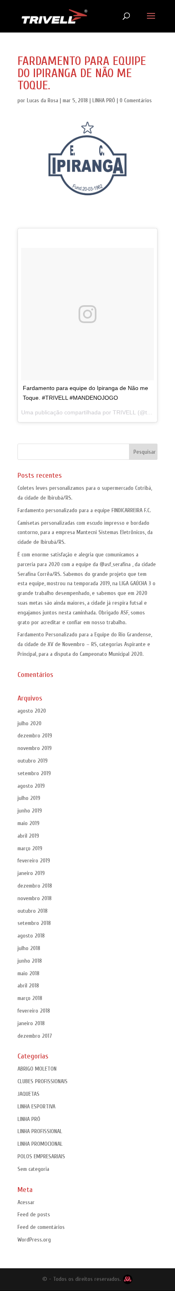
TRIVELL (124, 412)
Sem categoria (33, 1169)
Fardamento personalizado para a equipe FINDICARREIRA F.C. (84, 510)
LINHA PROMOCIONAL (40, 1143)
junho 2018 (30, 960)
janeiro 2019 (31, 873)
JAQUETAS (28, 1094)
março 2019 (30, 848)
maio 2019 (28, 823)
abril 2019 (28, 835)
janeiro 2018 (31, 1023)
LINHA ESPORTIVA (36, 1106)
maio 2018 (28, 973)
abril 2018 (28, 985)
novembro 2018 (35, 898)
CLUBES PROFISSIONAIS (43, 1081)
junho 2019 (30, 810)
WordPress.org (34, 1239)
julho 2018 (29, 948)
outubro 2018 (33, 910)
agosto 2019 (31, 785)
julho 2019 (29, 798)
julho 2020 (30, 723)
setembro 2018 (34, 923)
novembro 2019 (35, 748)
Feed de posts (34, 1214)
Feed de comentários (41, 1227)
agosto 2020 (32, 710)
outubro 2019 (33, 760)
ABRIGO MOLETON (37, 1068)
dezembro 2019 (35, 735)
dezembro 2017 (35, 1035)
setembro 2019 (34, 773)
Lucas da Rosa (42, 100)
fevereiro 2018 (34, 1010)
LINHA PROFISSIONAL (40, 1131)
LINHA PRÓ (103, 100)
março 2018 (30, 998)
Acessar (26, 1202)
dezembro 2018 (35, 885)
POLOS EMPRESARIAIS (41, 1156)
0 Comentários (136, 100)
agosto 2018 (31, 935)
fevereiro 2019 (34, 860)
